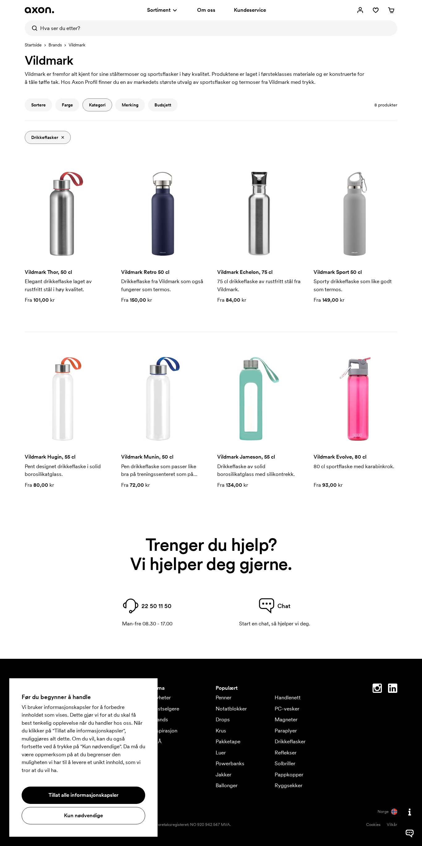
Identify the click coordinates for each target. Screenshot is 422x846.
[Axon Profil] (39, 10)
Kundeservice (250, 9)
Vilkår (392, 824)
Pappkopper (289, 774)
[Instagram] (377, 689)
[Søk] (32, 28)
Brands (55, 45)
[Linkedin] (392, 689)
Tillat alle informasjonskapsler (83, 795)
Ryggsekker (288, 785)
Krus (221, 730)
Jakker (223, 774)
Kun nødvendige (83, 815)
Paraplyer (286, 730)
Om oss (206, 9)
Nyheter (161, 697)
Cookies (373, 824)
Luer (221, 752)
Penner (223, 697)
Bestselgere (165, 708)
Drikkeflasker (290, 741)
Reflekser (286, 752)
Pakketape (228, 741)
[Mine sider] (360, 10)
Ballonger (227, 785)
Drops (223, 719)
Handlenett (288, 697)
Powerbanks (230, 763)
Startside (33, 45)
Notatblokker (231, 708)
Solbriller (285, 763)
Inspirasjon (164, 730)
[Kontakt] (409, 812)
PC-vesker (287, 708)
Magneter (286, 719)
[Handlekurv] (391, 10)
